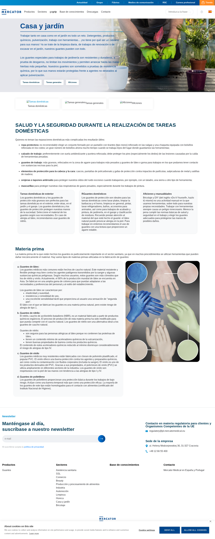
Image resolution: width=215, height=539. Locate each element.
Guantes (6, 470)
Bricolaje (60, 505)
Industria (60, 487)
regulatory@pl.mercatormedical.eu (167, 431)
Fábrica (115, 2)
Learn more (34, 533)
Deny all (169, 530)
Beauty (59, 480)
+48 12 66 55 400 (158, 451)
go (53, 12)
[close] (210, 521)
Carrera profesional (185, 2)
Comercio (61, 477)
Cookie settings (147, 530)
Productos (29, 12)
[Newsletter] (101, 438)
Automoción (62, 491)
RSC (165, 2)
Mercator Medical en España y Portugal (184, 470)
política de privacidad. (34, 447)
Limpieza (61, 494)
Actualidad (82, 2)
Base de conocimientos (72, 12)
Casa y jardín (63, 502)
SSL (58, 473)
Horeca (60, 498)
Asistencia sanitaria (66, 470)
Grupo (100, 2)
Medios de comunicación (141, 2)
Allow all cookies (195, 530)
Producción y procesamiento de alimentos (77, 484)
